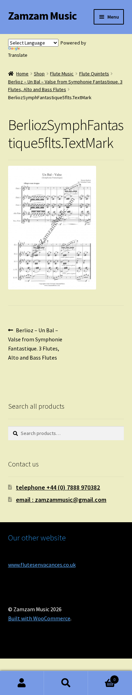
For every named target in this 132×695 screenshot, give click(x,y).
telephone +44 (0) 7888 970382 (58, 487)
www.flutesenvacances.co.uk (42, 564)
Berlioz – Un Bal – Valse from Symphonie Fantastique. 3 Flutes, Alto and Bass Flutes (35, 343)
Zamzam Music (42, 16)
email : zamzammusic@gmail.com (61, 500)
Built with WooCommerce (39, 618)
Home (22, 73)
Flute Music (62, 73)
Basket (101, 677)
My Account (22, 683)
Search (66, 683)
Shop (39, 73)
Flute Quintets (94, 73)
